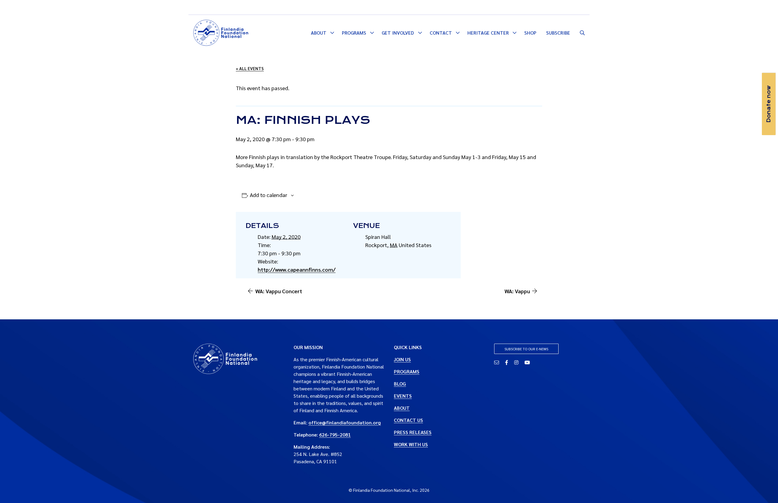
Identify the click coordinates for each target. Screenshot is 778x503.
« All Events (250, 68)
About (318, 32)
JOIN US (402, 359)
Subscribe (558, 32)
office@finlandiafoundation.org (344, 422)
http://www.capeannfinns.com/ (297, 269)
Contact (441, 32)
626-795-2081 (335, 434)
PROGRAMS (406, 371)
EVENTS (403, 396)
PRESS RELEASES (413, 432)
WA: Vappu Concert (278, 290)
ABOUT (402, 408)
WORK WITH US (411, 444)
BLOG (400, 383)
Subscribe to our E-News (526, 348)
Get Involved (398, 32)
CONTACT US (408, 420)
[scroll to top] (763, 488)
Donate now (769, 104)
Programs (354, 32)
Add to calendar (268, 194)
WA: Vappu (517, 290)
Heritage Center (488, 32)
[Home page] (220, 31)
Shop (530, 32)
